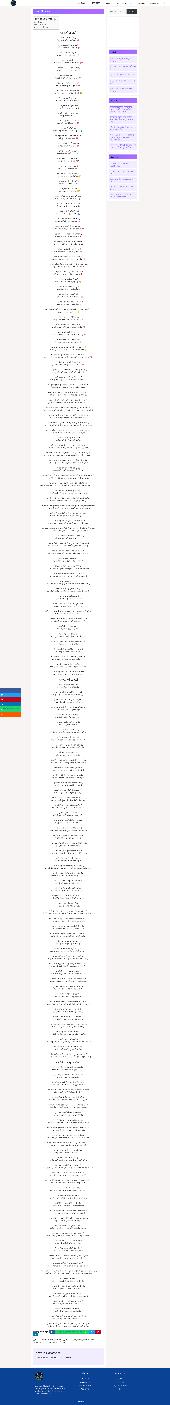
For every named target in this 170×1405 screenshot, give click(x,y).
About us (85, 1379)
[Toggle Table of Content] (55, 19)
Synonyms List (127, 3)
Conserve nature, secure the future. (122, 180)
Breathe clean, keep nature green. (121, 172)
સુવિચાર (120, 1379)
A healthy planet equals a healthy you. (120, 164)
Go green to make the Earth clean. (122, 187)
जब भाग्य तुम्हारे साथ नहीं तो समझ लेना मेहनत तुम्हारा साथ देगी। (122, 119)
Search (132, 11)
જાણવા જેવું (120, 1382)
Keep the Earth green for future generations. (120, 195)
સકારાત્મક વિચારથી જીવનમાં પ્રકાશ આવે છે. (122, 82)
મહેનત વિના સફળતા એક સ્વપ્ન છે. (122, 75)
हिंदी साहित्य (96, 3)
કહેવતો (119, 1389)
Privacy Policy (85, 1385)
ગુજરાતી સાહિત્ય (82, 3)
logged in (50, 1358)
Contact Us (85, 1382)
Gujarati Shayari (120, 1385)
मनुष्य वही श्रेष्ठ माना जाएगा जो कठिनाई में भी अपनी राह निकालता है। (122, 137)
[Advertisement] (123, 31)
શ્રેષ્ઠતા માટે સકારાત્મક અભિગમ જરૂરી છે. (121, 89)
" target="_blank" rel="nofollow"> (71, 1332)
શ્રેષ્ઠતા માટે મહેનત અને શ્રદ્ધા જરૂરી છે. (121, 59)
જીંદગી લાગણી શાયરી (41, 27)
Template (141, 3)
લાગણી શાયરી (39, 22)
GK (118, 3)
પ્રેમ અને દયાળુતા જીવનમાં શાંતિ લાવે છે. (123, 67)
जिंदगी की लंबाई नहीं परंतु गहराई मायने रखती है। (123, 128)
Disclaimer (85, 1389)
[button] (164, 3)
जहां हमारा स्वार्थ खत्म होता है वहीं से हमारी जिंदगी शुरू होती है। (123, 146)
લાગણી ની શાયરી (40, 25)
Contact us (154, 3)
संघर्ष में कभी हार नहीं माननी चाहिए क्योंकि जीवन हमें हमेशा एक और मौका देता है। (122, 109)
